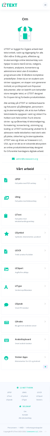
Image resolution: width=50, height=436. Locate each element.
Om (25, 411)
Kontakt (25, 415)
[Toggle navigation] (45, 5)
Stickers (39, 400)
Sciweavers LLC (32, 431)
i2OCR (39, 392)
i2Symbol (24, 396)
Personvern (12, 427)
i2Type (24, 400)
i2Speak (9, 400)
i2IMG (24, 392)
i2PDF (9, 392)
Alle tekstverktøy (25, 418)
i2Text (9, 396)
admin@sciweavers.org (27, 158)
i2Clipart (39, 396)
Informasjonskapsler (34, 427)
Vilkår (21, 427)
